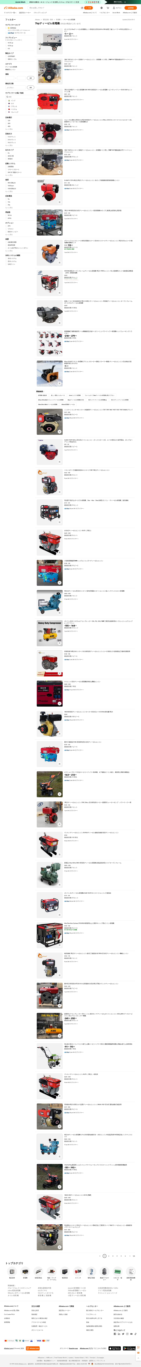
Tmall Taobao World (60, 1357)
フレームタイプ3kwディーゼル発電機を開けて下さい (99, 395)
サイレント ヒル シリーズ (107, 1293)
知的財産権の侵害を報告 (94, 1326)
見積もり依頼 (63, 1314)
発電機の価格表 (42, 395)
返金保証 (34, 1314)
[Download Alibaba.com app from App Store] (114, 1348)
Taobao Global (79, 1357)
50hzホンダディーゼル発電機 (19, 1293)
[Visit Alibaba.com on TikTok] (135, 1334)
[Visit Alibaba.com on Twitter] (123, 1334)
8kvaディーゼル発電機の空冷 (76, 400)
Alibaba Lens (8, 1348)
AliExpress (41, 1357)
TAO (86, 1357)
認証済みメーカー (64, 1310)
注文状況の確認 (119, 1318)
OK (31, 78)
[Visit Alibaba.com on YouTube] (131, 1334)
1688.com (49, 1357)
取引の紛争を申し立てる (94, 1318)
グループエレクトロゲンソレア (19, 1288)
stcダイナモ (42, 1290)
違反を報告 (90, 1330)
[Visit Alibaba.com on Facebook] (115, 1334)
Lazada (70, 1357)
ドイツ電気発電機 (104, 1290)
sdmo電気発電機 (14, 1290)
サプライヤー (73, 39)
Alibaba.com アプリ (86, 1348)
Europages (100, 1357)
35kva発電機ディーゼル (68, 404)
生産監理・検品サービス (39, 1326)
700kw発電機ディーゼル (77, 1290)
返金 (87, 1322)
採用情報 (7, 1322)
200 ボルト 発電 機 (75, 1293)
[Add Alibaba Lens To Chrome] (33, 1348)
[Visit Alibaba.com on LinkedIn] (119, 1334)
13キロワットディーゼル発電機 (119, 400)
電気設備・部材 (48, 19)
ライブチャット (91, 1314)
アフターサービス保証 (38, 1322)
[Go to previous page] (99, 1256)
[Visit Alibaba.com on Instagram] (127, 1334)
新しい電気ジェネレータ (58, 395)
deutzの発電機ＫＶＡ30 (77, 1288)
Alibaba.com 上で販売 (121, 1310)
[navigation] (19, 638)
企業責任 (7, 1318)
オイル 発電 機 (13, 1295)
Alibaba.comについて (11, 1306)
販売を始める (118, 1314)
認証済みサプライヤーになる (123, 1322)
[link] (138, 1347)
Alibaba (37, 19)
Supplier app (73, 1348)
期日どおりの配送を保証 (39, 1318)
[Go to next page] (129, 1256)
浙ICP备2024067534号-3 (123, 1364)
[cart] (108, 8)
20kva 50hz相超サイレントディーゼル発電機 (50, 400)
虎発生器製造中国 (44, 1288)
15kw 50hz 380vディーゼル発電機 (47, 404)
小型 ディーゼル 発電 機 (77, 1295)
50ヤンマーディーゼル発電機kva (97, 400)
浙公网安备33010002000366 (104, 1364)
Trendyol (92, 1357)
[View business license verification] (89, 1364)
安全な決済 (35, 1310)
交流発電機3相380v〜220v (108, 1288)
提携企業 (116, 1326)
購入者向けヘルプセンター (95, 1310)
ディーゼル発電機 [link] (69, 19)
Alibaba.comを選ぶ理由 (11, 1310)
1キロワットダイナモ (45, 1293)
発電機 (58, 19)
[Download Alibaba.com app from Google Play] (130, 1348)
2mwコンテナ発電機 (75, 395)
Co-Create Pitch (9, 1314)
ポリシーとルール (37, 1330)
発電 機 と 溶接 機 (44, 1295)
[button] (82, 8)
